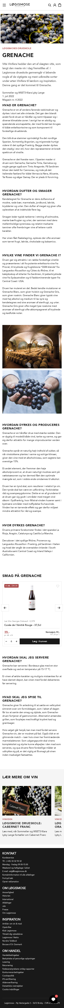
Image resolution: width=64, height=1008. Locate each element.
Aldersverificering (10, 982)
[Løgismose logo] (20, 5)
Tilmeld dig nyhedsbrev (12, 934)
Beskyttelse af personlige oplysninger (18, 958)
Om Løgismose (9, 913)
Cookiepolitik (8, 976)
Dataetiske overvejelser (12, 986)
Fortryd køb (7, 878)
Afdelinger (6, 903)
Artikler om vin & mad (12, 924)
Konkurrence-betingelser (13, 972)
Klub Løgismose (9, 931)
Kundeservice (8, 858)
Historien (6, 896)
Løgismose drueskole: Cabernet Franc (22, 825)
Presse (5, 909)
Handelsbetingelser (10, 955)
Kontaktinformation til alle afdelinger (18, 875)
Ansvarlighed (8, 892)
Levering (6, 962)
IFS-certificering (9, 979)
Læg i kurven (39, 641)
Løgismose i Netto (10, 937)
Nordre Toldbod (9, 941)
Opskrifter (6, 927)
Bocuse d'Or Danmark (12, 944)
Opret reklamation (10, 882)
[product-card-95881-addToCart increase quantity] (16, 641)
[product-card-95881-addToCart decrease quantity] (6, 641)
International (7, 899)
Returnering (7, 965)
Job (4, 906)
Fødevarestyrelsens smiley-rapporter (18, 969)
